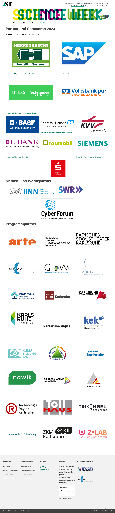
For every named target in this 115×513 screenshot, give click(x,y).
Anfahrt (42, 466)
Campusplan (43, 467)
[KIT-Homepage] (7, 4)
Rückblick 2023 (41, 23)
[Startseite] (111, 5)
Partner (102, 5)
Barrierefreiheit (88, 3)
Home (65, 3)
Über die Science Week (77, 5)
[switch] (111, 3)
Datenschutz (79, 3)
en (108, 3)
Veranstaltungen (44, 469)
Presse (108, 5)
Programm (88, 5)
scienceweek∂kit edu (8, 478)
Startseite (8, 23)
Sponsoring (95, 5)
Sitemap (96, 3)
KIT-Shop (42, 471)
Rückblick (31, 23)
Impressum (71, 3)
